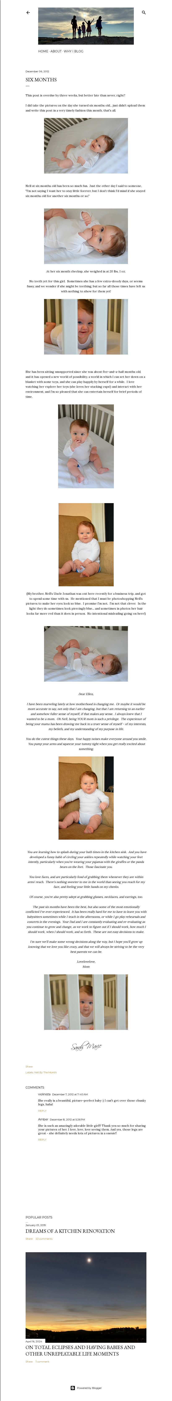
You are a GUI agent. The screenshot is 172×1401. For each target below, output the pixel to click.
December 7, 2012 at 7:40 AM (70, 1094)
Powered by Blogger (89, 1387)
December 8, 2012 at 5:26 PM (67, 1119)
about (56, 51)
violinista (44, 1094)
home (43, 51)
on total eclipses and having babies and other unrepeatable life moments (80, 1350)
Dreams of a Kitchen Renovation (70, 1231)
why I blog (73, 51)
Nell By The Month (45, 1072)
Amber (43, 1119)
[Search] (143, 12)
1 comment (42, 1361)
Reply (42, 1110)
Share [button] (29, 1066)
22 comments (44, 1238)
